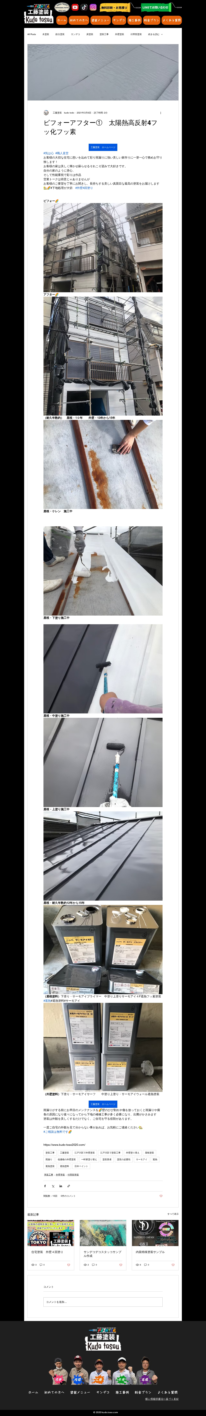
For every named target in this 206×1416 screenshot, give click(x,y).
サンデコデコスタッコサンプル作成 (102, 1253)
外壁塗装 (119, 34)
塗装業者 (107, 1159)
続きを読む (153, 34)
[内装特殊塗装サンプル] (155, 1233)
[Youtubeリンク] (75, 7)
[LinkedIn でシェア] (60, 1186)
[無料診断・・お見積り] (120, 7)
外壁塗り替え (133, 1152)
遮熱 (155, 1159)
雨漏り (49, 1159)
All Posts (31, 34)
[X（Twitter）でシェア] (52, 1186)
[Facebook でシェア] (45, 1186)
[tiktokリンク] (84, 7)
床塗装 (89, 34)
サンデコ (75, 34)
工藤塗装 (64, 1152)
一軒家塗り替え (89, 1159)
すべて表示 (173, 1214)
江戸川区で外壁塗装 (85, 1152)
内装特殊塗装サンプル (150, 1252)
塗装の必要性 (124, 1159)
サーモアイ (141, 1159)
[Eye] (161, 7)
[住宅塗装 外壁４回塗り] (51, 1233)
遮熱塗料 (64, 1166)
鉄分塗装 (60, 34)
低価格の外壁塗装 (67, 1159)
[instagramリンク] (93, 7)
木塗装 (45, 34)
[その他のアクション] (161, 113)
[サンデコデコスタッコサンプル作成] (103, 1233)
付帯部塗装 (136, 34)
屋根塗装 (149, 1152)
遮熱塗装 (50, 1166)
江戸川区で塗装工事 (110, 1152)
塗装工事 (104, 34)
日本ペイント (81, 1166)
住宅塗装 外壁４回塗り (47, 1252)
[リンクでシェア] (68, 1186)
